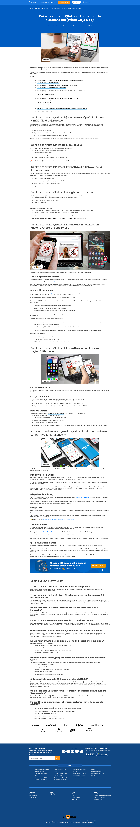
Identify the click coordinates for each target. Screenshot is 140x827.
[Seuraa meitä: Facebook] (77, 751)
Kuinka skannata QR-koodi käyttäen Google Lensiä (51, 88)
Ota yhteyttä (33, 796)
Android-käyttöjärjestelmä (50, 293)
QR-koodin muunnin (78, 778)
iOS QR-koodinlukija (45, 100)
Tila (73, 796)
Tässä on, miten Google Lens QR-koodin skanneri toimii (58, 520)
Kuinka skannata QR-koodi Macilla (66, 161)
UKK (30, 794)
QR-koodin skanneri (59, 281)
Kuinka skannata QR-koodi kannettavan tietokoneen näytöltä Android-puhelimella (61, 90)
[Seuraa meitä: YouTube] (68, 751)
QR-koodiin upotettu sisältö (50, 532)
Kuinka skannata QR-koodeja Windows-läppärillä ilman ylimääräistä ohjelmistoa (60, 80)
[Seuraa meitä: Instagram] (72, 751)
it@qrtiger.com (54, 794)
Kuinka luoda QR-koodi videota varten (60, 774)
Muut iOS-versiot (45, 105)
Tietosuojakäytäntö (99, 797)
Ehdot (96, 792)
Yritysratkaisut (76, 797)
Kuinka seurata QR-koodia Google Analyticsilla (42, 778)
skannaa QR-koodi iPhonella (56, 413)
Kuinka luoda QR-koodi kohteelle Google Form (79, 774)
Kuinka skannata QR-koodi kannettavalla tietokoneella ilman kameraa (57, 85)
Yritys (74, 792)
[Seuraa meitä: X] (81, 751)
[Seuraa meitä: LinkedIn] (64, 751)
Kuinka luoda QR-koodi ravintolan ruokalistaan (60, 778)
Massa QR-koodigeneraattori (96, 770)
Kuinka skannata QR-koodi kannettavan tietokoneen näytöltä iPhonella (57, 98)
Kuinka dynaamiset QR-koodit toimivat (42, 770)
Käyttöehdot (97, 794)
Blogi (36, 8)
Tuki (51, 792)
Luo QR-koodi (64, 2)
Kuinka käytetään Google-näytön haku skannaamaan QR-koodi (67, 218)
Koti (31, 8)
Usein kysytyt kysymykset (44, 111)
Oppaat (32, 792)
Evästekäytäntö (98, 799)
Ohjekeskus (32, 797)
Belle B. (55, 26)
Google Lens (44, 322)
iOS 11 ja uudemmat (45, 102)
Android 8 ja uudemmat (47, 94)
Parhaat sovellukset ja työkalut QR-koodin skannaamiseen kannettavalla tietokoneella (62, 108)
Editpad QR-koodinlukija (82, 497)
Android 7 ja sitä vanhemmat (48, 92)
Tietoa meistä (76, 794)
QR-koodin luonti (42, 178)
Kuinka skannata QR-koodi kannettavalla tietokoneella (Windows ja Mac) (60, 8)
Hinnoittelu (75, 799)
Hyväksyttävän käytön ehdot (102, 796)
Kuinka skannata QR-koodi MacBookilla (48, 83)
